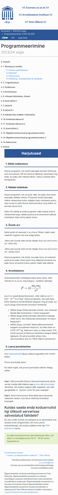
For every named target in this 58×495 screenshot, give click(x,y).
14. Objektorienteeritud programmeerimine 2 (24, 137)
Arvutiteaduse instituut (35, 14)
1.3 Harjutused (12, 76)
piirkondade (49, 384)
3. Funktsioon (9, 87)
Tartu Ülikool (35, 22)
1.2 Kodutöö (11, 73)
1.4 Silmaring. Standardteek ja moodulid (24, 78)
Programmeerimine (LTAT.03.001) (19, 34)
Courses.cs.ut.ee (35, 7)
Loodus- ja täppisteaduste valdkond (22, 455)
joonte (37, 384)
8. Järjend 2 (8, 110)
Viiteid (6, 146)
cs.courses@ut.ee (46, 462)
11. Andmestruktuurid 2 (14, 123)
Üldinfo (6, 61)
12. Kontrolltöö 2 (10, 128)
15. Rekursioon (10, 142)
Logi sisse (22, 38)
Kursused (5, 31)
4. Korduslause (10, 91)
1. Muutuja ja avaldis (12, 66)
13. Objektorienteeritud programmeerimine (23, 133)
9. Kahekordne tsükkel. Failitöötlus (19, 114)
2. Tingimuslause (11, 82)
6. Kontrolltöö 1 (10, 101)
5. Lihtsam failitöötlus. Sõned (16, 96)
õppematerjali (15, 354)
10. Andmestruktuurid (13, 119)
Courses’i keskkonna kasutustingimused (21, 492)
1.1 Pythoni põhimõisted (17, 70)
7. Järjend (7, 105)
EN (13, 38)
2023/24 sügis (19, 31)
